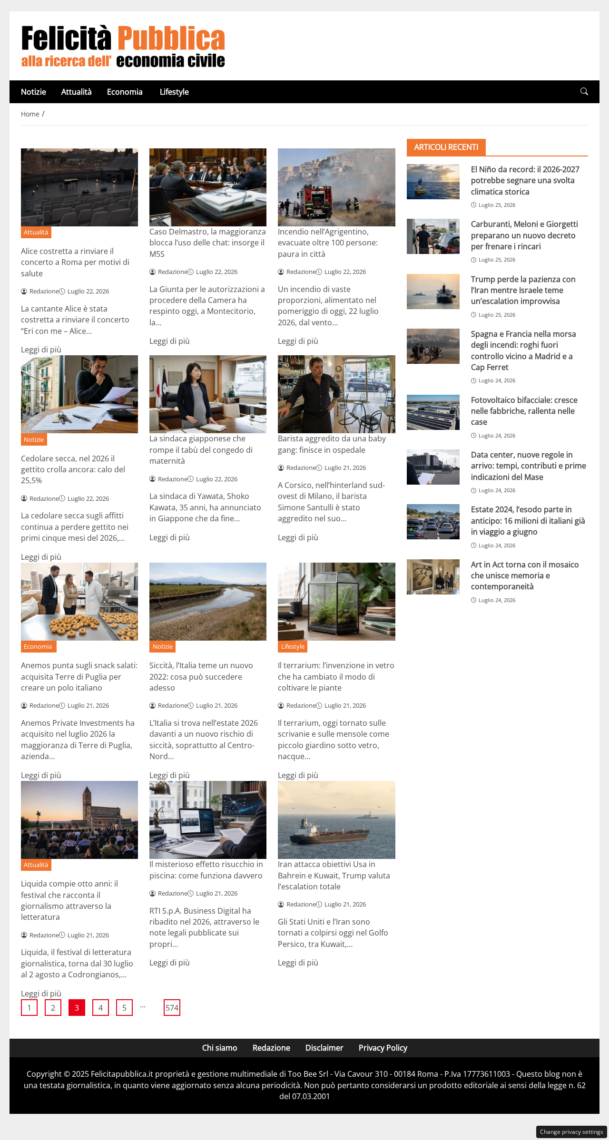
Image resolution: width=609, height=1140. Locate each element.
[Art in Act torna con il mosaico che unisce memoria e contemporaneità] (433, 576)
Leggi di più (41, 349)
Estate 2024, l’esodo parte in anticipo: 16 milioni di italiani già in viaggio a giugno (528, 520)
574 (172, 1008)
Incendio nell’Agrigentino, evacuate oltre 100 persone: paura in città (328, 242)
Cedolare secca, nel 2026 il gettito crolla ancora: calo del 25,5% (73, 469)
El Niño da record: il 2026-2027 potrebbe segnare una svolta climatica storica (525, 180)
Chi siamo (219, 1048)
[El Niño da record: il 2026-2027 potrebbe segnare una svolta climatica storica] (433, 181)
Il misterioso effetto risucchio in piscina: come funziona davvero (206, 869)
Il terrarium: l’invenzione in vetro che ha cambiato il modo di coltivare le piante (336, 676)
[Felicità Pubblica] (123, 45)
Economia (126, 92)
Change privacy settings (571, 1132)
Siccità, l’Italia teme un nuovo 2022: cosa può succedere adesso (201, 676)
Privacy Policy (383, 1048)
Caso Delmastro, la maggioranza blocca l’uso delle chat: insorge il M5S (207, 242)
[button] (584, 91)
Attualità (76, 92)
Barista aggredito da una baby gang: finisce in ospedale (332, 444)
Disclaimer (324, 1048)
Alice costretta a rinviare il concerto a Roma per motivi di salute (75, 262)
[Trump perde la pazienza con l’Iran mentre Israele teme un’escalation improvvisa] (433, 291)
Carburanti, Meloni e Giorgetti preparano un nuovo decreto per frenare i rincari (524, 235)
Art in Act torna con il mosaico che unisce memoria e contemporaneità (525, 575)
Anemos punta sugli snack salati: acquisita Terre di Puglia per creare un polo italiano (79, 676)
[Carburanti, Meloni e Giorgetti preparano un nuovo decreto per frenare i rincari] (433, 236)
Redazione (271, 1048)
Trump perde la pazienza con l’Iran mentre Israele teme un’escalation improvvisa (523, 290)
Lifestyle (174, 92)
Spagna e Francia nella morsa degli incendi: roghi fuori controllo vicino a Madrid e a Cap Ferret (523, 350)
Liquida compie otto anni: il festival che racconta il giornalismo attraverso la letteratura (69, 900)
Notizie (33, 92)
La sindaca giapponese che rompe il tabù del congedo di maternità (201, 449)
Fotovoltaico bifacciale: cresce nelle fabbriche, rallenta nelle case (524, 411)
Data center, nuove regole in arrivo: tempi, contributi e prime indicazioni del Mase (528, 465)
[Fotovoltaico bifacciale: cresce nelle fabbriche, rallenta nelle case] (433, 412)
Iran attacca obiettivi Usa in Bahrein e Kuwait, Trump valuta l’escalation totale (334, 875)
